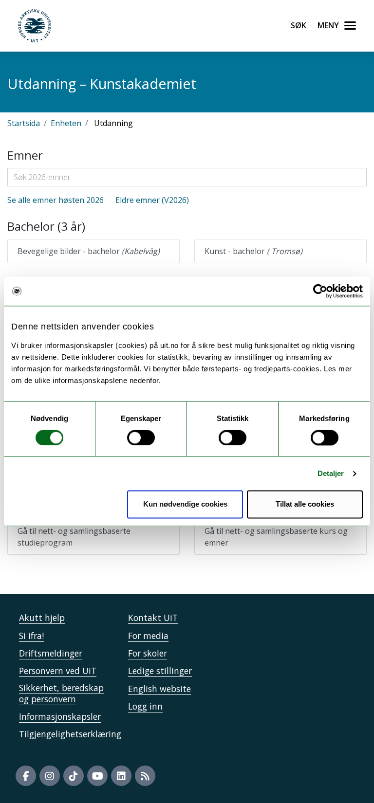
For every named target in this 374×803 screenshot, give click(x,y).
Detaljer (331, 473)
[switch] (141, 437)
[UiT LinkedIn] (121, 776)
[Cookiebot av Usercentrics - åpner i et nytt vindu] (320, 291)
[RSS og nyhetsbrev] (145, 776)
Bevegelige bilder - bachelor (89, 251)
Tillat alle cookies (305, 504)
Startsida (23, 123)
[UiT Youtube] (97, 776)
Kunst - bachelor (253, 251)
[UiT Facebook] (26, 776)
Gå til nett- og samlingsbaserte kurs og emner (276, 537)
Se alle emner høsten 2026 (55, 200)
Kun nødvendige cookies (185, 504)
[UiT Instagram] (49, 776)
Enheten (66, 123)
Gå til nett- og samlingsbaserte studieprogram (74, 537)
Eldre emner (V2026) (152, 200)
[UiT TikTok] (73, 776)
